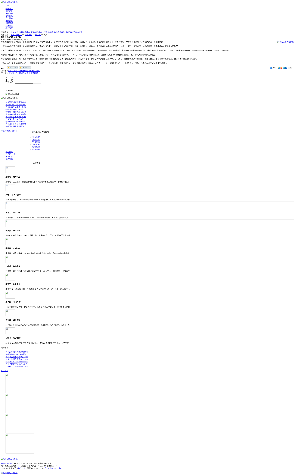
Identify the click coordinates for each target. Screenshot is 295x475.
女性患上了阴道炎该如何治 (17, 366)
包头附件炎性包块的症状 (16, 117)
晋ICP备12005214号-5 (53, 468)
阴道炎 (38, 35)
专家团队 (9, 16)
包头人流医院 (16, 35)
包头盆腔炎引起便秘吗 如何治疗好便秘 (24, 71)
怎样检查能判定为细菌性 (16, 122)
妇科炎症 (28, 35)
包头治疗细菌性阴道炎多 (16, 102)
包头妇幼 (21, 468)
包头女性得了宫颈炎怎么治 (17, 359)
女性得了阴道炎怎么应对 (16, 112)
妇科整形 (9, 159)
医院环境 (9, 23)
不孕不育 (36, 140)
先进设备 (9, 18)
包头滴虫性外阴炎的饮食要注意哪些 (23, 73)
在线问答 (9, 26)
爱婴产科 (36, 144)
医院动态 (9, 13)
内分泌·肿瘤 (10, 154)
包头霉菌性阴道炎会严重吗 (17, 362)
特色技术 (9, 9)
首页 (7, 6)
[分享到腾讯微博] (283, 67)
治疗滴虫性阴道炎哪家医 (16, 105)
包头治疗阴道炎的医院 (15, 126)
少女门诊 (9, 157)
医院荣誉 (9, 21)
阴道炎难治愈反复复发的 (16, 114)
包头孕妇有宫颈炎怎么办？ (17, 364)
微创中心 (36, 149)
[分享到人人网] (286, 67)
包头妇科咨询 (6, 463)
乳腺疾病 (9, 152)
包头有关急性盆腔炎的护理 (17, 357)
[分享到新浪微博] (281, 67)
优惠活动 (9, 11)
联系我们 (9, 28)
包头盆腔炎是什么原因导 (16, 109)
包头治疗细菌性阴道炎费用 (17, 352)
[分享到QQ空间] (278, 67)
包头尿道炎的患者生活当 (16, 107)
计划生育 (36, 137)
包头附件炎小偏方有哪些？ (17, 354)
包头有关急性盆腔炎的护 (16, 119)
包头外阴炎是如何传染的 (16, 124)
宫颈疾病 (36, 142)
